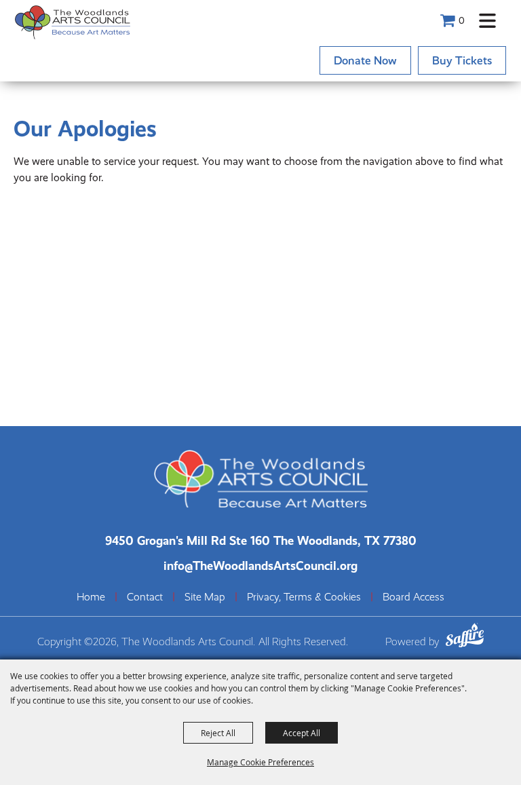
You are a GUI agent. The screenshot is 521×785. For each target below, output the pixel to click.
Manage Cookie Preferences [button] (260, 762)
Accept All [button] (301, 732)
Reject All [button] (218, 732)
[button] (487, 21)
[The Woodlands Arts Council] (72, 22)
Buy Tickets (462, 60)
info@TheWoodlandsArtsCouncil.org (260, 565)
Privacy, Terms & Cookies (304, 597)
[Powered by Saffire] (465, 637)
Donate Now (365, 60)
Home (91, 597)
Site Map (205, 597)
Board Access (413, 597)
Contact (145, 597)
